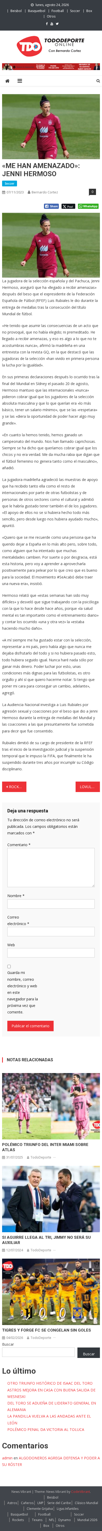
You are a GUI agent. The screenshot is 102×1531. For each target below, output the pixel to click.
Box (89, 11)
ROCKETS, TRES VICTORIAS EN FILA (18, 786)
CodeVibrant (80, 1491)
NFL (51, 1520)
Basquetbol (36, 11)
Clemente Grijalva (40, 1508)
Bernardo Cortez (45, 192)
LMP (40, 1503)
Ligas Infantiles (67, 1508)
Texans (37, 1520)
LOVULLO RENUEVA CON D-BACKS (90, 786)
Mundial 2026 (87, 1520)
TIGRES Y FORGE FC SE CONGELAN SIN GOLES (46, 1330)
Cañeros (27, 1503)
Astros (12, 1503)
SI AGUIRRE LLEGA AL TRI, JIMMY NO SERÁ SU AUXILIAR (46, 1240)
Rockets (18, 1520)
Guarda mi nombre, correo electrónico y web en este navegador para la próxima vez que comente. (22, 992)
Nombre (16, 895)
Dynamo (64, 1520)
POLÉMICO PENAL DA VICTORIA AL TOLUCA (45, 1429)
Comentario (19, 844)
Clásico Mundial (86, 1503)
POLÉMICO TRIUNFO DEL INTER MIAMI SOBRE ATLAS (45, 1147)
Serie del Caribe (59, 1503)
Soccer (75, 11)
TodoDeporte (41, 1157)
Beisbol (16, 11)
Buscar (8, 1344)
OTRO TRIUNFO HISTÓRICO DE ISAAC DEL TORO (50, 1383)
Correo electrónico (18, 920)
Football (58, 11)
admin (7, 1457)
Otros (51, 16)
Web (11, 944)
